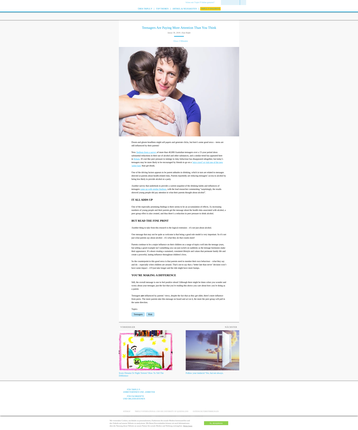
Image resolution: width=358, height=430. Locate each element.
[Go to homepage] (116, 12)
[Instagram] (219, 392)
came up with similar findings (153, 189)
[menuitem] (201, 2)
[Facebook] (204, 392)
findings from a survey (146, 152)
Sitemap (126, 411)
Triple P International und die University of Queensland (161, 411)
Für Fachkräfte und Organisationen (134, 397)
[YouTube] (212, 392)
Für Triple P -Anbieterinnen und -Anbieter (139, 390)
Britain (137, 159)
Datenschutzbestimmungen (206, 411)
